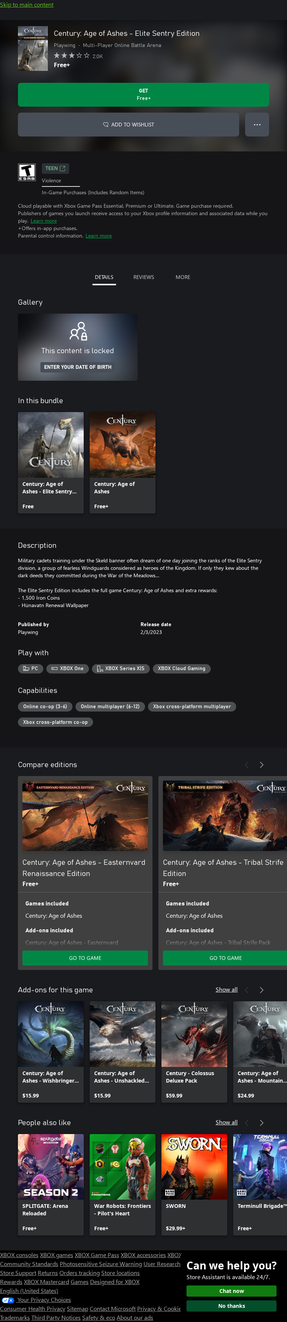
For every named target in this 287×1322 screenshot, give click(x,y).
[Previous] (246, 765)
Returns (48, 1273)
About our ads (135, 1317)
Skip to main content (26, 4)
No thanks (231, 1305)
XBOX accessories (143, 1255)
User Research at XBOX (174, 1264)
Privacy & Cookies (160, 1308)
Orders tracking (79, 1273)
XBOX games (56, 1255)
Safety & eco (98, 1317)
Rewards (11, 1281)
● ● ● (257, 124)
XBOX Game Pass (97, 1255)
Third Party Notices (56, 1317)
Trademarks (15, 1317)
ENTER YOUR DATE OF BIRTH (78, 367)
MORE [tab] (183, 276)
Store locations (120, 1273)
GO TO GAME (85, 957)
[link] (51, 463)
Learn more (44, 220)
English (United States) (29, 1290)
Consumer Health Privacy (32, 1308)
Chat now (231, 1290)
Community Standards (29, 1264)
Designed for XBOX (114, 1281)
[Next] (261, 765)
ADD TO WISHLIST (132, 124)
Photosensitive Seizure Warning (101, 1264)
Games (80, 1281)
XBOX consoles (19, 1255)
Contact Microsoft (113, 1308)
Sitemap (77, 1308)
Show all (227, 989)
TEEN (52, 168)
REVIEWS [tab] (143, 276)
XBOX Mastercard (46, 1281)
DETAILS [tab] (104, 276)
